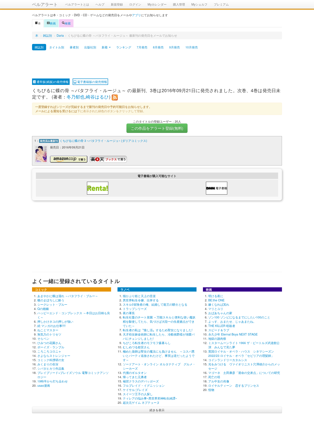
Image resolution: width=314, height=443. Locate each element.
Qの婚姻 (43, 308)
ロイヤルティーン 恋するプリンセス (233, 385)
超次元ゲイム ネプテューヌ (141, 402)
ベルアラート (45, 4)
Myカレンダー (157, 4)
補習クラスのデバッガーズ (141, 381)
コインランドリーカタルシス (227, 360)
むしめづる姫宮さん (136, 347)
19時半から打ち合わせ (52, 381)
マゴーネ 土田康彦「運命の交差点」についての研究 (244, 372)
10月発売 (191, 47)
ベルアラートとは (77, 4)
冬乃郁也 (76, 96)
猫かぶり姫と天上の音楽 (139, 296)
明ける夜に (215, 296)
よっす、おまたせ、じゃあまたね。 (232, 321)
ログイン (135, 4)
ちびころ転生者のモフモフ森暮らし (147, 343)
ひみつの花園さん (49, 343)
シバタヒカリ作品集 (50, 368)
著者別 (74, 47)
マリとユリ (215, 308)
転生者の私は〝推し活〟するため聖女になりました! (157, 330)
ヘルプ (99, 4)
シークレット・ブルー (52, 304)
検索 (68, 23)
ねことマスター (47, 330)
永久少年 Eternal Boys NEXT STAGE (233, 334)
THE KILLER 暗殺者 (221, 326)
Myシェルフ (199, 4)
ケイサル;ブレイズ (135, 390)
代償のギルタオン (135, 372)
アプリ (136, 15)
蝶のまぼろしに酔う (50, 300)
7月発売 (142, 47)
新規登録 (117, 4)
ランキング (123, 47)
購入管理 (179, 4)
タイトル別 (56, 47)
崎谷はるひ (97, 96)
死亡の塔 (214, 377)
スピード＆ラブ (218, 330)
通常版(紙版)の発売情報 (52, 82)
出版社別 (90, 47)
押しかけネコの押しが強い (55, 321)
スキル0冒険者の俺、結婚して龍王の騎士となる (155, 304)
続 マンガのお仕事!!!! (51, 326)
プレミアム (221, 4)
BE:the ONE (216, 300)
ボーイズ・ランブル (50, 347)
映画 (53, 23)
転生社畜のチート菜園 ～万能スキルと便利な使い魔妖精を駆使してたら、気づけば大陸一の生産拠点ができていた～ (159, 321)
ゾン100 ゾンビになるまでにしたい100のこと (239, 317)
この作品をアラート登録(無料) (157, 128)
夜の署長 (129, 313)
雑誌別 (47, 35)
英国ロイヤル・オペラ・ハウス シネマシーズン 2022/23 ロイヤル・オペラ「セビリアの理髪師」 (241, 353)
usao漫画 (43, 385)
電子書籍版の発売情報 (91, 82)
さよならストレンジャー (53, 355)
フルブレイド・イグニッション (144, 385)
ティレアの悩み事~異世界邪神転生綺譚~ (150, 398)
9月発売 (174, 47)
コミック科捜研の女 (50, 360)
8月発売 (158, 47)
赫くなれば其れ (218, 304)
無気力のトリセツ (49, 334)
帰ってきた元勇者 (135, 377)
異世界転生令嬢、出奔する (141, 300)
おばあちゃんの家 (220, 313)
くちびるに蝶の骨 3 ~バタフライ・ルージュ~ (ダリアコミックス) (103, 140)
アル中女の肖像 (218, 381)
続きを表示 (157, 410)
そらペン (43, 338)
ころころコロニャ (49, 351)
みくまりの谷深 (47, 364)
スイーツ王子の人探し (138, 394)
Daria (60, 35)
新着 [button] (105, 47)
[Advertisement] (157, 64)
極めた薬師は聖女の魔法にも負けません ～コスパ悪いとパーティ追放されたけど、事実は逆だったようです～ (159, 355)
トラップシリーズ (135, 308)
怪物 (211, 390)
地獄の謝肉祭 (217, 338)
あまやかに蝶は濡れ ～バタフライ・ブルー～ (67, 296)
